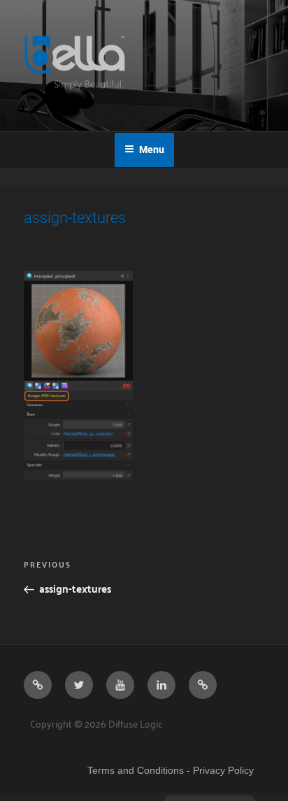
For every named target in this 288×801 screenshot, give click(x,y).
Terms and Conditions (135, 770)
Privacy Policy (223, 770)
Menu (151, 149)
